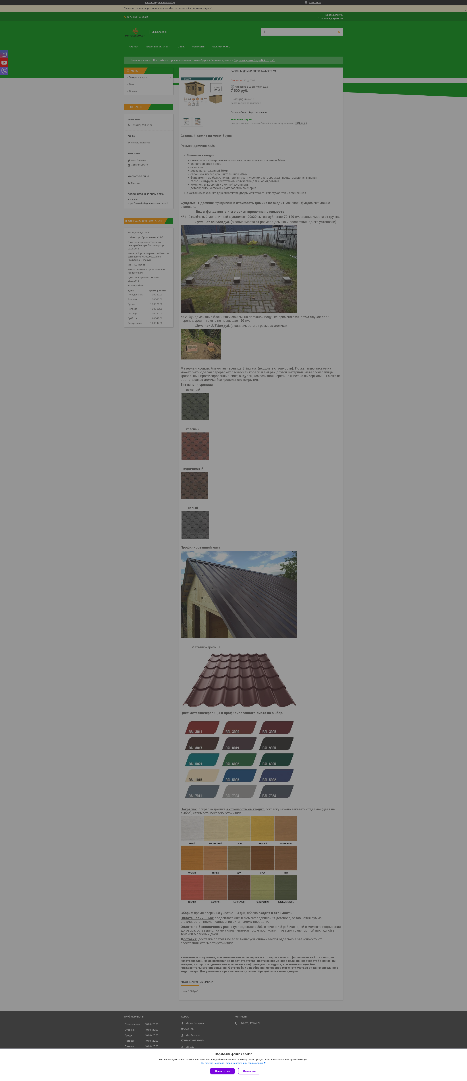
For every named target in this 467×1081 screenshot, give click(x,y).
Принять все (222, 1071)
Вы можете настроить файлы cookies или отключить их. (232, 1063)
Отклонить (249, 1071)
